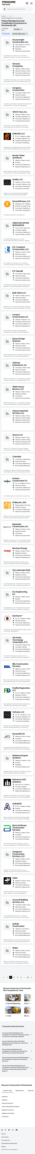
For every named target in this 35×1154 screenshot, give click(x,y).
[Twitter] (9, 1130)
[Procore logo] (9, 2)
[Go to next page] (31, 977)
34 (28, 977)
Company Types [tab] (7, 1090)
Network (6, 4)
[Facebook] (5, 1130)
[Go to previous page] (3, 977)
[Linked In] (2, 1130)
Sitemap (3, 1146)
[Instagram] (12, 1130)
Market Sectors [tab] (20, 1090)
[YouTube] (16, 1130)
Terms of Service (5, 1140)
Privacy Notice (5, 1137)
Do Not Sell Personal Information (9, 1143)
